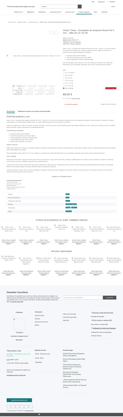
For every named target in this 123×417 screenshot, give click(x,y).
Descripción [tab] (11, 111)
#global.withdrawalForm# (19, 400)
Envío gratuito (76, 98)
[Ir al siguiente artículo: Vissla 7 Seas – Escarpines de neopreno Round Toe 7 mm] (114, 22)
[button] (102, 6)
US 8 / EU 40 (68, 75)
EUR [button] (93, 2)
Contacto (112, 2)
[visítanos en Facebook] (8, 406)
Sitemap (37, 319)
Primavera (74, 207)
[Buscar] (80, 6)
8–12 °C (68, 200)
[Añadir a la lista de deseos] (56, 32)
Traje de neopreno (75, 42)
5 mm (67, 197)
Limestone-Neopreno (71, 204)
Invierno (68, 207)
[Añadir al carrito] (8, 28)
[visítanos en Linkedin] (31, 406)
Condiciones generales (70, 317)
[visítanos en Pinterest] (17, 406)
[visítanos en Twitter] (13, 406)
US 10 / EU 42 (69, 80)
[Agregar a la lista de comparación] (52, 32)
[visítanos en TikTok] (26, 406)
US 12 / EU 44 (69, 86)
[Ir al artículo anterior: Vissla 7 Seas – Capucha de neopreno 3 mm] (110, 22)
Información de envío (41, 322)
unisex (67, 194)
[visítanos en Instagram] (22, 406)
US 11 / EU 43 (69, 83)
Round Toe (68, 211)
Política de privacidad (69, 314)
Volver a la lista (12, 22)
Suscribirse (109, 297)
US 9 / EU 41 (68, 78)
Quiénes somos (39, 315)
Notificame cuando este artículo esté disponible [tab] (34, 111)
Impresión (66, 320)
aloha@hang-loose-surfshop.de (16, 375)
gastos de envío (29, 410)
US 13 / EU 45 (90, 88)
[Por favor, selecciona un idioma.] (102, 1)
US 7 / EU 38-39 (69, 73)
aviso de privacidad (17, 301)
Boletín (37, 325)
